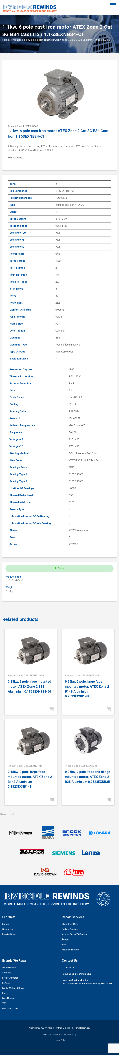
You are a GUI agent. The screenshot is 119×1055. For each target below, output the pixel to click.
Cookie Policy (69, 1034)
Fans (64, 944)
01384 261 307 (69, 967)
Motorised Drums (70, 949)
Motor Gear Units (70, 924)
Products (16, 39)
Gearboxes (7, 929)
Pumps (65, 939)
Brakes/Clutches (70, 929)
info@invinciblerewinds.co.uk (77, 974)
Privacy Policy (59, 1040)
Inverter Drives (9, 934)
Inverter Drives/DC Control (74, 934)
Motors (5, 924)
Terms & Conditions (52, 1034)
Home (5, 39)
